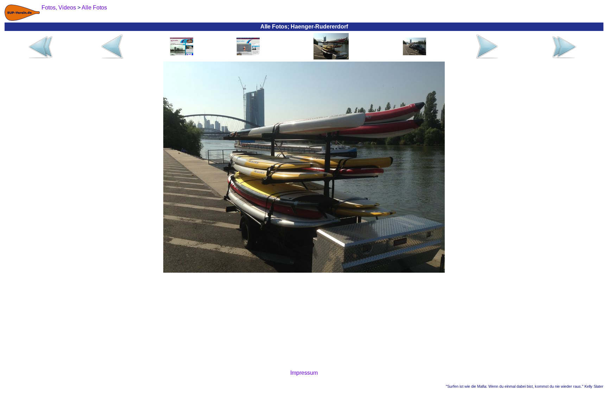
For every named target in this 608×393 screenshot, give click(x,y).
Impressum (304, 373)
